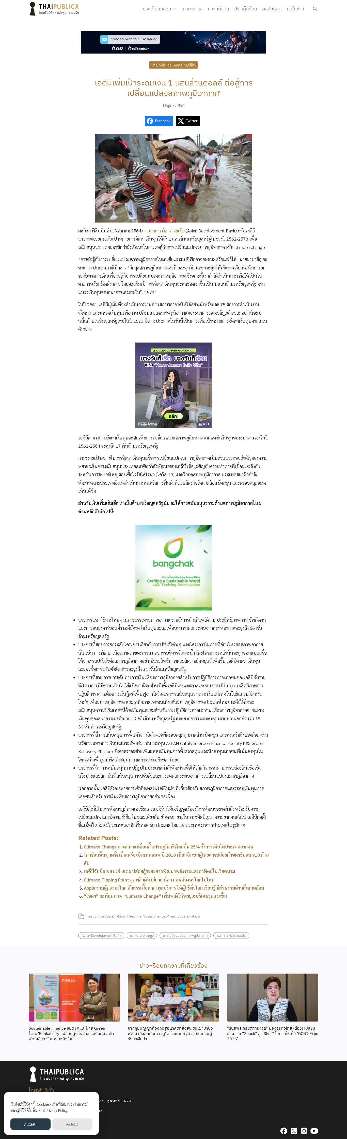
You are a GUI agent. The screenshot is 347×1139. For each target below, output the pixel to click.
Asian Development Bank (101, 935)
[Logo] (55, 8)
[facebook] (284, 1131)
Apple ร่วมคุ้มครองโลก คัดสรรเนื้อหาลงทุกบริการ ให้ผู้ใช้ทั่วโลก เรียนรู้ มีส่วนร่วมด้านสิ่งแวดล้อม (174, 888)
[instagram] (304, 1131)
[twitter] (294, 1131)
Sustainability (190, 916)
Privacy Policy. (57, 1110)
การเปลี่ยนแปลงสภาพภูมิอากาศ (185, 935)
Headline (134, 916)
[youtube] (314, 1131)
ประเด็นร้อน (245, 9)
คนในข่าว (295, 9)
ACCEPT (30, 1124)
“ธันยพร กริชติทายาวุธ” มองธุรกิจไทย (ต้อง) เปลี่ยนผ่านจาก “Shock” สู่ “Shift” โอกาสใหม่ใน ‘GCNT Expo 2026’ (272, 1033)
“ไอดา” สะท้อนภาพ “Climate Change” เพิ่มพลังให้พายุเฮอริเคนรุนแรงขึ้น (155, 896)
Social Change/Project (160, 916)
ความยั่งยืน (218, 9)
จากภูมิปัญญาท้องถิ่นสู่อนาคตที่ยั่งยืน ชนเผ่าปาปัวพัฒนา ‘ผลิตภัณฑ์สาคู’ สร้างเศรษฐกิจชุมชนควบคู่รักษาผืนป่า (170, 1033)
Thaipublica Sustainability (173, 64)
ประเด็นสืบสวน (157, 9)
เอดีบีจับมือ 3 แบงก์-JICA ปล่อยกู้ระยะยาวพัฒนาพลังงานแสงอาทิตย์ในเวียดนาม (159, 871)
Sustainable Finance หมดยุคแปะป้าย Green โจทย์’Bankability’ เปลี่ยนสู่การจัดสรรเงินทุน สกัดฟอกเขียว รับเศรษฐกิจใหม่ (71, 1033)
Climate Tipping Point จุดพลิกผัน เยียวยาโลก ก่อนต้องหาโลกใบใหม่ (149, 879)
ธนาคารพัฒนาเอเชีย (166, 230)
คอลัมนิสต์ (272, 9)
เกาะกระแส (192, 9)
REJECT (72, 1124)
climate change (142, 935)
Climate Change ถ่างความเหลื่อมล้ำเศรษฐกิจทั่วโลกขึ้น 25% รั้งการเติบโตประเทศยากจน (168, 846)
